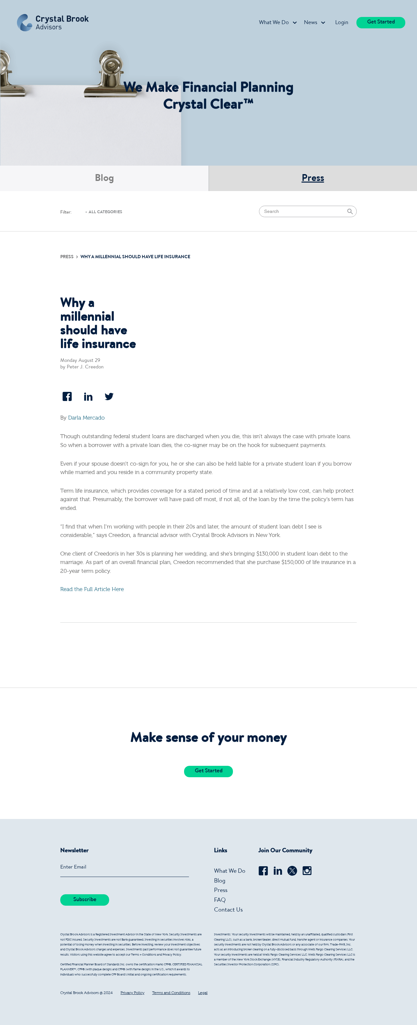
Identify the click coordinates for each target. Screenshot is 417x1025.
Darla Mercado (86, 418)
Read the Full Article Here (92, 589)
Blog (104, 179)
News (310, 23)
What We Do (274, 23)
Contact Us (228, 910)
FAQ (220, 900)
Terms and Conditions (171, 993)
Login (341, 23)
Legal (203, 993)
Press (313, 179)
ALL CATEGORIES (105, 212)
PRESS (67, 257)
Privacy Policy (132, 993)
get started (381, 22)
